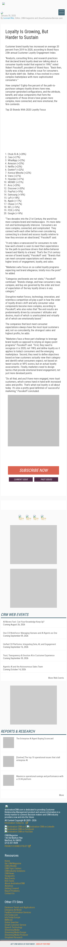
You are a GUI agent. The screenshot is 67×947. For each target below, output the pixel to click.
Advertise (9, 886)
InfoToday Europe (12, 917)
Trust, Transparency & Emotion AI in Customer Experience (29, 655)
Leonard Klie (8, 18)
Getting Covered (12, 888)
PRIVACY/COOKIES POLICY (16, 846)
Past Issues (46, 479)
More (61, 795)
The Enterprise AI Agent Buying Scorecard (34, 738)
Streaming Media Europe (15, 932)
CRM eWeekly (11, 866)
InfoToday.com (11, 915)
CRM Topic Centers (13, 868)
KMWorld (8, 920)
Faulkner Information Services (18, 912)
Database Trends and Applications (20, 907)
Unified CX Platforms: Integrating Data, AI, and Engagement (29, 644)
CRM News (9, 873)
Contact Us (9, 893)
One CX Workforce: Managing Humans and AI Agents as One (30, 633)
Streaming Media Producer (16, 935)
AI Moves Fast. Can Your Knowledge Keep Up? (23, 621)
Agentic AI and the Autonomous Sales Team (23, 666)
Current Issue (21, 479)
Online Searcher (12, 922)
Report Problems (12, 891)
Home (7, 861)
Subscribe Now (33, 470)
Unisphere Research (13, 937)
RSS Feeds (9, 881)
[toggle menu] (61, 12)
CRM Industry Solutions (15, 871)
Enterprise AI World (13, 910)
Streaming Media (12, 930)
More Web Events (56, 677)
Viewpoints (10, 876)
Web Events (10, 878)
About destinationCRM (15, 883)
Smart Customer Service (15, 925)
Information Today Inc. (15, 823)
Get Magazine (13, 863)
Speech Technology (13, 927)
